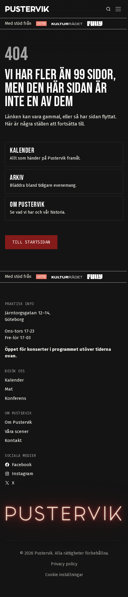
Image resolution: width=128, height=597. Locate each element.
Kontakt (13, 440)
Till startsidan (31, 242)
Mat (9, 389)
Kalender (14, 380)
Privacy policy (64, 564)
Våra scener (17, 431)
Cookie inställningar (64, 574)
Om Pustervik (18, 422)
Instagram (22, 473)
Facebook (22, 464)
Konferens (15, 398)
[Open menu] (118, 9)
